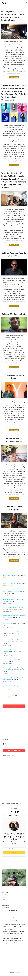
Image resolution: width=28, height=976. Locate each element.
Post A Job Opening (6, 890)
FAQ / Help (4, 895)
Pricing (3, 899)
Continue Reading (14, 77)
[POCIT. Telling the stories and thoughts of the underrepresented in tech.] (4, 3)
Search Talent (5, 892)
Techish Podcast (5, 907)
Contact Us (4, 897)
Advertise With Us (6, 905)
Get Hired (4, 894)
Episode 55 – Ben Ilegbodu (14, 314)
